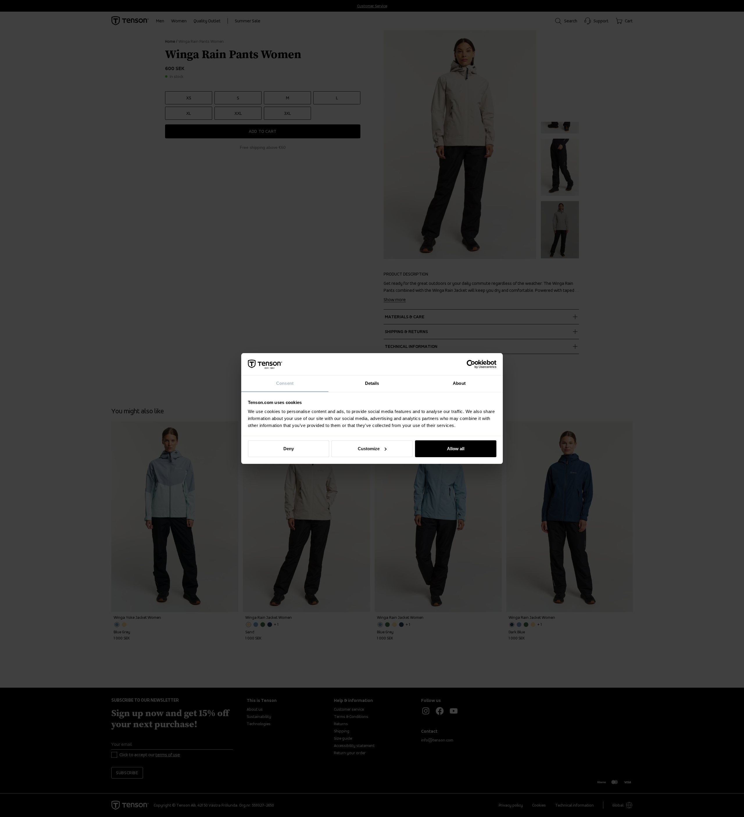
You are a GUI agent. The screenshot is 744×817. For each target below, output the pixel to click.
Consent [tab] (285, 383)
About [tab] (459, 383)
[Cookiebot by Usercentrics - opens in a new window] (471, 364)
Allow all (455, 448)
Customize (369, 448)
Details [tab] (372, 383)
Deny (288, 448)
